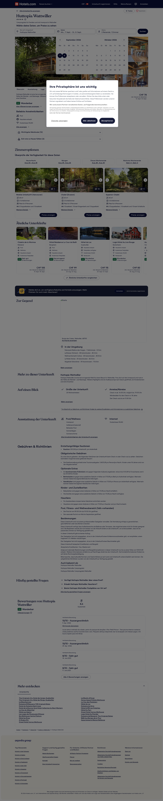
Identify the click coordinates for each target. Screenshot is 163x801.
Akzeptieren (107, 121)
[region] (82, 103)
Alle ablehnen (89, 121)
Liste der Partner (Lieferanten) (60, 113)
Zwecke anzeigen (59, 121)
